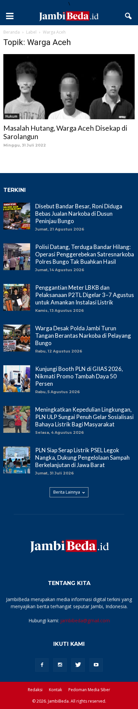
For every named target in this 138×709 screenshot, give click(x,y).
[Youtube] (96, 665)
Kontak (55, 690)
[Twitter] (78, 665)
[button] (128, 16)
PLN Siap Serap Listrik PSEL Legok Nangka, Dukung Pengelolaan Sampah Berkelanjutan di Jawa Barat (82, 457)
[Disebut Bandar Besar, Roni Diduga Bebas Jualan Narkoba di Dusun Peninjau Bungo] (16, 216)
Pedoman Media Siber (89, 690)
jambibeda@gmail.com (85, 620)
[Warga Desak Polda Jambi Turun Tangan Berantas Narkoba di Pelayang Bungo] (16, 338)
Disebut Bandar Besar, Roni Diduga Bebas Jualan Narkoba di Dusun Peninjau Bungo (78, 213)
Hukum (11, 116)
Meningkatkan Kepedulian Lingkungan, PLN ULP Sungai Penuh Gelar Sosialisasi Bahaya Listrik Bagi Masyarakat (84, 417)
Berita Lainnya (66, 492)
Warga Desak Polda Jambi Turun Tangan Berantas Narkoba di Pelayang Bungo (83, 335)
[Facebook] (42, 665)
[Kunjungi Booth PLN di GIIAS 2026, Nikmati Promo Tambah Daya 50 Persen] (16, 378)
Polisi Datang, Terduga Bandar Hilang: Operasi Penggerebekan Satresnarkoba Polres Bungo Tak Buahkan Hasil (84, 254)
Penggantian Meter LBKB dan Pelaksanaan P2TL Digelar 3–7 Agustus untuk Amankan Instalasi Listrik (84, 295)
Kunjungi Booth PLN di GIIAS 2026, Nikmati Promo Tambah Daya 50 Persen (79, 376)
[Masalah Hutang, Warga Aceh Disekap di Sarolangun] (69, 86)
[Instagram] (60, 665)
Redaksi (35, 690)
